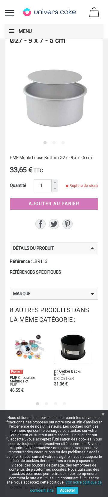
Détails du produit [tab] (33, 248)
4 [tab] (65, 404)
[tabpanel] (54, 94)
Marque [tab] (22, 293)
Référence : (21, 261)
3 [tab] (63, 143)
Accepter (67, 490)
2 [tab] (54, 143)
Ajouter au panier (54, 203)
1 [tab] (45, 143)
